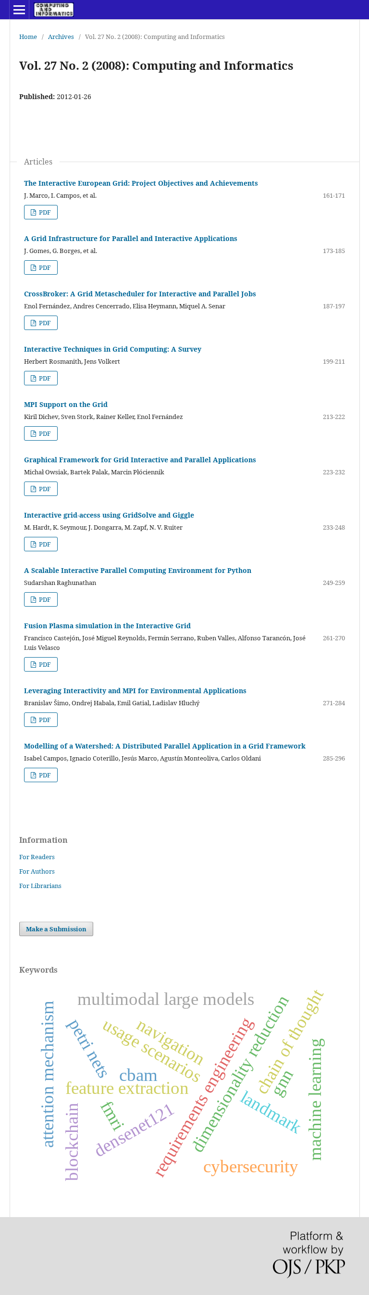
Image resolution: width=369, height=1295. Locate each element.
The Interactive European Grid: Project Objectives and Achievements (141, 183)
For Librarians (40, 885)
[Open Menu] (19, 9)
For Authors (37, 871)
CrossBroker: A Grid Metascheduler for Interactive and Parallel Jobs (140, 293)
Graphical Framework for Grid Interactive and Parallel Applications (140, 459)
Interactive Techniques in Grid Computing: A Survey (112, 349)
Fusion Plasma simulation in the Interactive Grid (107, 625)
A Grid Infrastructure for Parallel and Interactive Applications (130, 238)
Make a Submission (56, 929)
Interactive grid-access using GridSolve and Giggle (109, 515)
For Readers (37, 856)
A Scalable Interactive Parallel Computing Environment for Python (137, 570)
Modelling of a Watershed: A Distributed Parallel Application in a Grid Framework (165, 745)
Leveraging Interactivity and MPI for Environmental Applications (135, 690)
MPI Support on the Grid (66, 404)
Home (28, 36)
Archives (61, 36)
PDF (44, 212)
